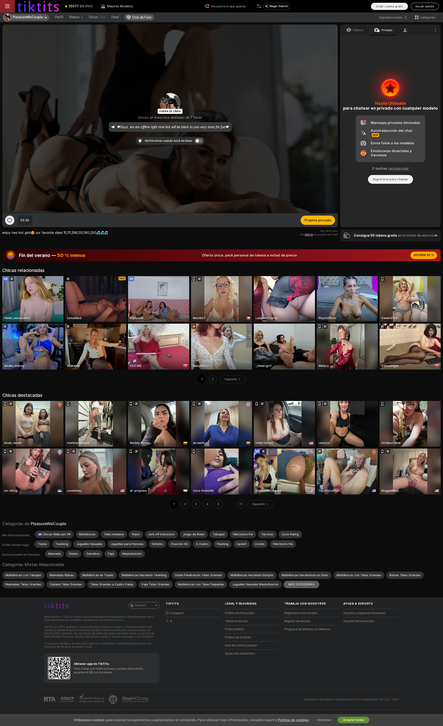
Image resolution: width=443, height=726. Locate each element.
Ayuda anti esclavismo (240, 653)
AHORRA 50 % (424, 255)
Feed (115, 17)
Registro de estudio (297, 621)
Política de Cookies (238, 637)
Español (140, 605)
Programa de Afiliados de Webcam (307, 629)
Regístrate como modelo (300, 613)
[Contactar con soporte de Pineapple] (113, 699)
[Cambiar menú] (7, 6)
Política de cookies (293, 720)
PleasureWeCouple (48, 523)
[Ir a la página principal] (38, 6)
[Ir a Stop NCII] (135, 699)
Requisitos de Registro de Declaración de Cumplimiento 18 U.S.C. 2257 (351, 699)
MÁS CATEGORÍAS (301, 584)
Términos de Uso (236, 621)
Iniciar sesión (425, 6)
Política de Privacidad (239, 613)
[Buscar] (259, 6)
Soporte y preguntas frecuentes (364, 613)
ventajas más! (398, 168)
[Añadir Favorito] (9, 220)
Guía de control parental (241, 645)
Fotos (97, 17)
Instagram (177, 613)
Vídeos (76, 17)
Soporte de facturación (358, 621)
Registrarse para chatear (390, 179)
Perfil (59, 17)
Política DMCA (234, 629)
